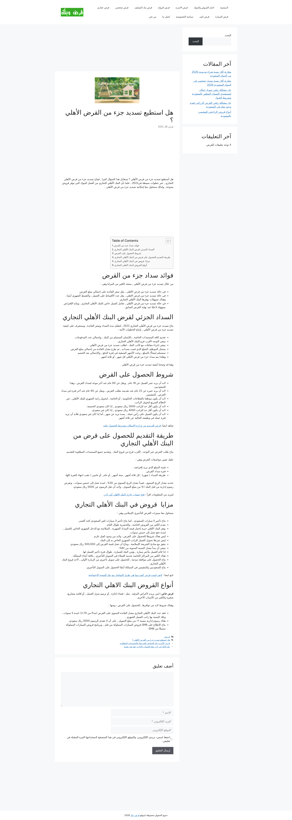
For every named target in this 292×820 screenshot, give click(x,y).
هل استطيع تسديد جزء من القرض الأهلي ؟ (151, 640)
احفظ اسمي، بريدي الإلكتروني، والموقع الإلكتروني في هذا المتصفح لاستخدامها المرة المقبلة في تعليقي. (118, 739)
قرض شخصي (121, 7)
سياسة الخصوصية (184, 16)
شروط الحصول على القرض (128, 253)
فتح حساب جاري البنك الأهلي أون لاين (124, 494)
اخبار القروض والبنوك (204, 7)
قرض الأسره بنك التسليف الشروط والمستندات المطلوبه (145, 643)
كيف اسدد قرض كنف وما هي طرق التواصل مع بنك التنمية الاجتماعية (125, 575)
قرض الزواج (164, 7)
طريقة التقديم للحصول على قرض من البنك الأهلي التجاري (142, 257)
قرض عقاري (103, 7)
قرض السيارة (221, 16)
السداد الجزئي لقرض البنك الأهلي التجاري (134, 249)
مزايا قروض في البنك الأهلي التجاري (132, 261)
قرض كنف (204, 16)
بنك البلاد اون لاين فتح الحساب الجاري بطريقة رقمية (147, 646)
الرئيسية (224, 7)
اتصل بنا (166, 16)
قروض (167, 636)
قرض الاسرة (182, 7)
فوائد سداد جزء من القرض (126, 245)
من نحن (152, 16)
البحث (228, 35)
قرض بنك (134, 815)
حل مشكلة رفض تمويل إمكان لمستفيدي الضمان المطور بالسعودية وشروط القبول (211, 93)
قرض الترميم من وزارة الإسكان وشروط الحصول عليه (132, 425)
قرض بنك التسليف (143, 7)
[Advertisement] (117, 48)
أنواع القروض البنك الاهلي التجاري (130, 265)
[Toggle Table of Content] (166, 241)
